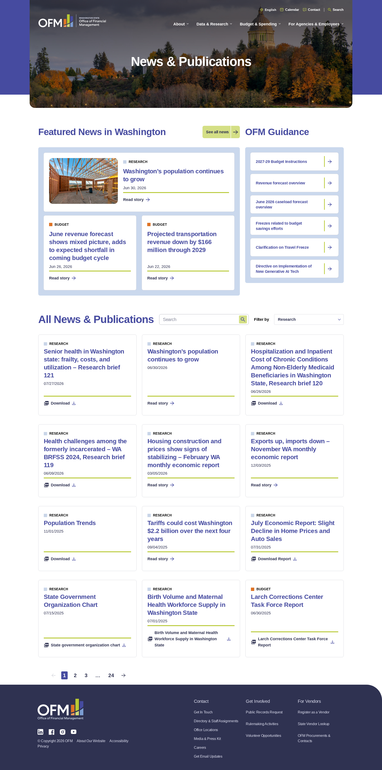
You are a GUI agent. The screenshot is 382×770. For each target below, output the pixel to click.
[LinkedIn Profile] (40, 731)
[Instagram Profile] (62, 731)
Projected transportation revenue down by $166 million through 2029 (182, 242)
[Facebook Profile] (51, 731)
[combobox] (309, 319)
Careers (200, 747)
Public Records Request (264, 712)
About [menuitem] (179, 24)
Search (338, 9)
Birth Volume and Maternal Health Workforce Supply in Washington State (186, 604)
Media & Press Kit (207, 739)
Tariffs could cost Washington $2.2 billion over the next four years (189, 531)
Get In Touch (203, 712)
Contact (314, 9)
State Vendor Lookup (313, 724)
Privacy (43, 746)
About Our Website (91, 741)
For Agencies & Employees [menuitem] (314, 24)
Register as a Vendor (313, 712)
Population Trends (70, 523)
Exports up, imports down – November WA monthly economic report (290, 449)
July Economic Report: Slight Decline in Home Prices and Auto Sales (292, 531)
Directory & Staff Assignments (216, 721)
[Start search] (243, 319)
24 (111, 675)
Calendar (292, 9)
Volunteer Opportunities (263, 736)
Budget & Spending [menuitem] (258, 24)
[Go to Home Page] (72, 20)
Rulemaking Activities (262, 724)
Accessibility (118, 741)
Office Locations (206, 730)
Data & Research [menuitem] (212, 24)
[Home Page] (60, 709)
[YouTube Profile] (73, 731)
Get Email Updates (208, 756)
